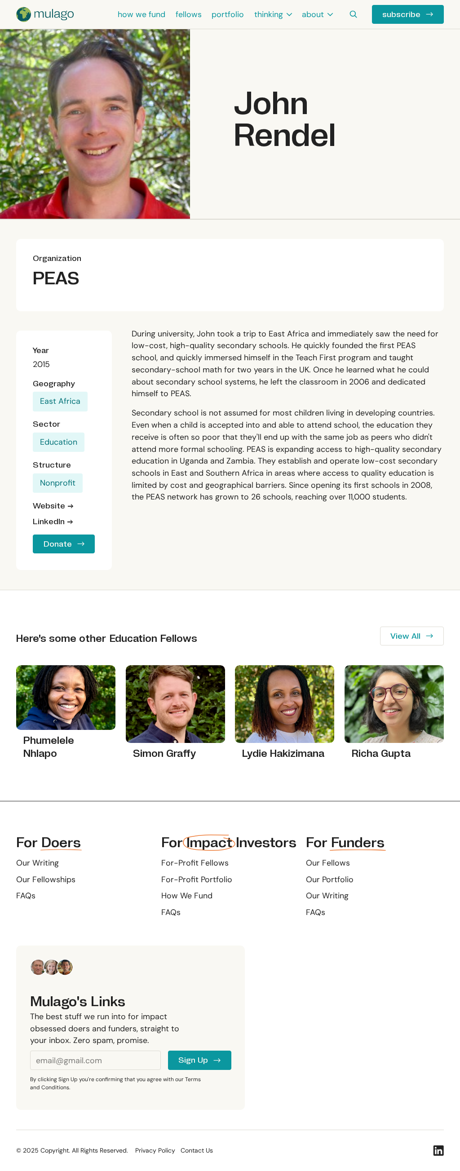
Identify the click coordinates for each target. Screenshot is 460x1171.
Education (58, 442)
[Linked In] (438, 1151)
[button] (273, 14)
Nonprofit (57, 482)
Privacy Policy (155, 1151)
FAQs (25, 895)
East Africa (60, 401)
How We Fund (186, 895)
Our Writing (37, 862)
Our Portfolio (330, 879)
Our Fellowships (45, 879)
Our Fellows (328, 862)
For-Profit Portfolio (196, 879)
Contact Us (197, 1151)
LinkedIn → (53, 522)
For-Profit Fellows (195, 862)
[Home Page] (45, 14)
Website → (53, 506)
